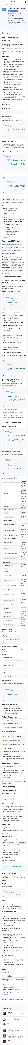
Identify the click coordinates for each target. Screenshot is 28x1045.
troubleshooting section (18, 999)
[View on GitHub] (21, 13)
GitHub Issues (11, 987)
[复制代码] (24, 112)
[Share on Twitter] (14, 18)
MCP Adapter (10, 244)
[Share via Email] (22, 18)
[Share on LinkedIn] (20, 18)
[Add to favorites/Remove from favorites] (13, 16)
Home (4, 4)
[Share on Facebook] (16, 18)
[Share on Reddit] (18, 18)
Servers (9, 4)
